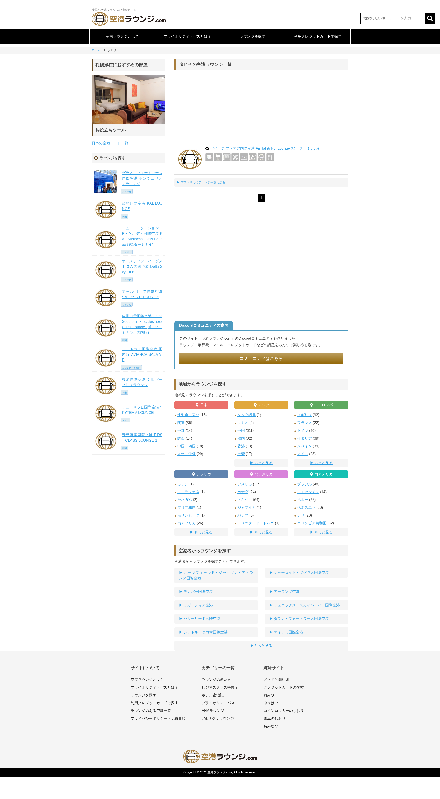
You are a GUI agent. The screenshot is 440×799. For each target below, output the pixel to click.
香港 (241, 446)
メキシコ (244, 500)
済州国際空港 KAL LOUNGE (142, 206)
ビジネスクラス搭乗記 (220, 687)
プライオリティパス (218, 703)
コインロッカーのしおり (284, 711)
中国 (241, 430)
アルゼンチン (308, 492)
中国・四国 (186, 446)
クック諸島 (246, 415)
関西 (181, 438)
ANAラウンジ (213, 711)
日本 (203, 405)
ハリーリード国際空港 (201, 619)
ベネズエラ (306, 507)
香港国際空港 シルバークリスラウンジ (142, 382)
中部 (181, 430)
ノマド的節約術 (276, 679)
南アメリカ (323, 474)
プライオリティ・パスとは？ (187, 36)
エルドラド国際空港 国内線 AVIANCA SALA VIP (142, 354)
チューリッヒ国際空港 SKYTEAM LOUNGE (142, 410)
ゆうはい (271, 703)
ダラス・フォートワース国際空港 (301, 619)
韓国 (241, 438)
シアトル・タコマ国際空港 (205, 632)
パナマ (242, 515)
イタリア (304, 438)
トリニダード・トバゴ (255, 523)
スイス (302, 454)
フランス (304, 423)
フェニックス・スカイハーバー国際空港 (306, 605)
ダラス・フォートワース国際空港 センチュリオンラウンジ (142, 178)
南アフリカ (186, 523)
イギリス (304, 415)
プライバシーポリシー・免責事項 (158, 718)
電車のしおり (275, 718)
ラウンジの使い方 (216, 679)
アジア (263, 405)
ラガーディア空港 (198, 605)
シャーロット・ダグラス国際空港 (301, 573)
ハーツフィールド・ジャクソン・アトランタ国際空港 (216, 575)
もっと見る (263, 463)
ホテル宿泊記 (213, 695)
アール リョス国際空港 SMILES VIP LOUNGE (142, 294)
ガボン (182, 484)
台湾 (241, 454)
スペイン (304, 446)
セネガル (184, 500)
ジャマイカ (246, 507)
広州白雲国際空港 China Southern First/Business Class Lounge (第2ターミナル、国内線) (142, 324)
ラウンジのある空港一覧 (151, 711)
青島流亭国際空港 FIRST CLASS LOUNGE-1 (142, 437)
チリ (301, 515)
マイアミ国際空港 (288, 632)
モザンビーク (188, 515)
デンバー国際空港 (198, 592)
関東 (181, 423)
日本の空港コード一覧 (110, 143)
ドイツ (302, 430)
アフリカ (203, 474)
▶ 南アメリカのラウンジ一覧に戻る (201, 182)
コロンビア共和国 (312, 523)
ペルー (302, 500)
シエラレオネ (188, 492)
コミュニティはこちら (261, 358)
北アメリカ (264, 474)
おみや (269, 695)
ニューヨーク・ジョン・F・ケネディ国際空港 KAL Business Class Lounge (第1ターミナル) (142, 236)
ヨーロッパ (323, 405)
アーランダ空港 (286, 592)
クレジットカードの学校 (284, 687)
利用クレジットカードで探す (318, 36)
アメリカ (244, 484)
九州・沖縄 (186, 454)
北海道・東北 (188, 415)
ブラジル (304, 484)
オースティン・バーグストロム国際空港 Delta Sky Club (142, 266)
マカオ (242, 423)
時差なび (271, 726)
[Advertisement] (261, 107)
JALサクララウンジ (218, 718)
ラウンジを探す (252, 36)
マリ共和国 (186, 507)
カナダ (242, 492)
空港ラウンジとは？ (122, 36)
